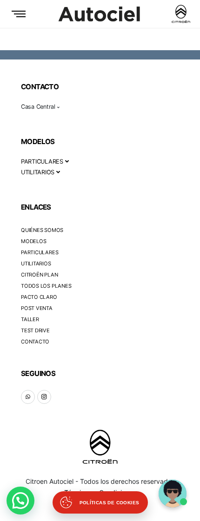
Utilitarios (36, 263)
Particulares (39, 252)
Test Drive (35, 330)
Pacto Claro (39, 297)
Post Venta (37, 308)
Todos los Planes (46, 286)
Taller (30, 319)
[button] (20, 500)
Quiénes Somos (42, 230)
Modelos (33, 241)
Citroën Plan (39, 274)
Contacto (35, 341)
